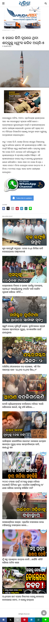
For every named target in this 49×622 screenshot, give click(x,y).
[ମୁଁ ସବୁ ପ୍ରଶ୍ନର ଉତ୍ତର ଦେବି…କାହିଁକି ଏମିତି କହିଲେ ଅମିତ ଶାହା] (24, 543)
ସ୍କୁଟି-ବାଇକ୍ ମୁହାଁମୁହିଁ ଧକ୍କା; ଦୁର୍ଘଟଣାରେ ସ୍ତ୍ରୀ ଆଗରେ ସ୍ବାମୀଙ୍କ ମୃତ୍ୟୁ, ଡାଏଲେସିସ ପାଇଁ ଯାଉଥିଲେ (23, 329)
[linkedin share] (21, 208)
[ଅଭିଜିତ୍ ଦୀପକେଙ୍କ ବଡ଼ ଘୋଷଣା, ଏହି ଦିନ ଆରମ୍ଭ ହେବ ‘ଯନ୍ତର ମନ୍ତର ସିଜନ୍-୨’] (24, 350)
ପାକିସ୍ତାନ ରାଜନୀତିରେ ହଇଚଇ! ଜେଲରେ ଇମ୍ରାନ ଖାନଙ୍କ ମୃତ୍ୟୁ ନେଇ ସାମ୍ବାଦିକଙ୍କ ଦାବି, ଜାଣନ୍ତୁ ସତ (24, 444)
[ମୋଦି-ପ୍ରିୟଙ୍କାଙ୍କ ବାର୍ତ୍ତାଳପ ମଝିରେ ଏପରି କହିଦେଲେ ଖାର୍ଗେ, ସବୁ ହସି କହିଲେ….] (24, 387)
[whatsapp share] (26, 208)
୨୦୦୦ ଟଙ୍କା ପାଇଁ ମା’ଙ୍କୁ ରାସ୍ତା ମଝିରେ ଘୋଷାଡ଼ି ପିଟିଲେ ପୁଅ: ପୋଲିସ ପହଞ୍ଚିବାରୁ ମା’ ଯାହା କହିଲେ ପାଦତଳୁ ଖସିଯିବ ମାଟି (23, 484)
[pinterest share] (17, 208)
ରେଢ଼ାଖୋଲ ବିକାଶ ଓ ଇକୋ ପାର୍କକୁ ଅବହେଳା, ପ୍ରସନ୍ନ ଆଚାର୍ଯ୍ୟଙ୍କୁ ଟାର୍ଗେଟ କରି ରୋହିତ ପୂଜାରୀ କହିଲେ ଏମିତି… (22, 288)
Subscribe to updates (24, 198)
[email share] (12, 208)
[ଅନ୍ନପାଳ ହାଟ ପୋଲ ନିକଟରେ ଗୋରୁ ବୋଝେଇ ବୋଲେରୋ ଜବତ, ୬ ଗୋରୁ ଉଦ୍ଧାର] (24, 580)
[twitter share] (8, 208)
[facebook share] (3, 208)
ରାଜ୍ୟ (13, 30)
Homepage (6, 30)
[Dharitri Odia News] (24, 3)
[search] (46, 3)
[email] (17, 619)
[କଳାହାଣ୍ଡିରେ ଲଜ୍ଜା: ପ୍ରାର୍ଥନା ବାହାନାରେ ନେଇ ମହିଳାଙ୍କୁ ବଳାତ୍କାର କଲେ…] (24, 505)
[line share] (30, 208)
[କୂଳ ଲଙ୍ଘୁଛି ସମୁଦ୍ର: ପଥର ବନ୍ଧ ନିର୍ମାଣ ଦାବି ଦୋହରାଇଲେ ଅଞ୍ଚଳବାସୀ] (24, 232)
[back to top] (44, 613)
